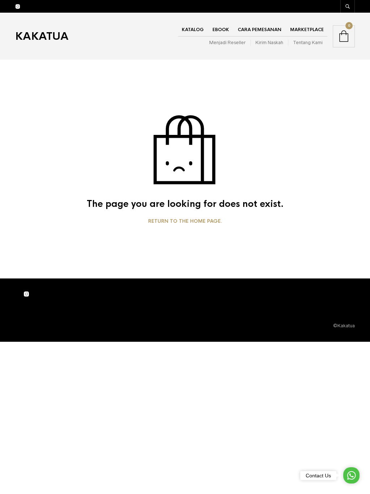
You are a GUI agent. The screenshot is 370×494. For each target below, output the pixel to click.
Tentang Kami (308, 42)
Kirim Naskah (269, 42)
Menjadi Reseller (227, 42)
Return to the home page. (185, 221)
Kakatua (42, 36)
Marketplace (307, 30)
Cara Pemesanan (259, 30)
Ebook (220, 30)
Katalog (193, 30)
